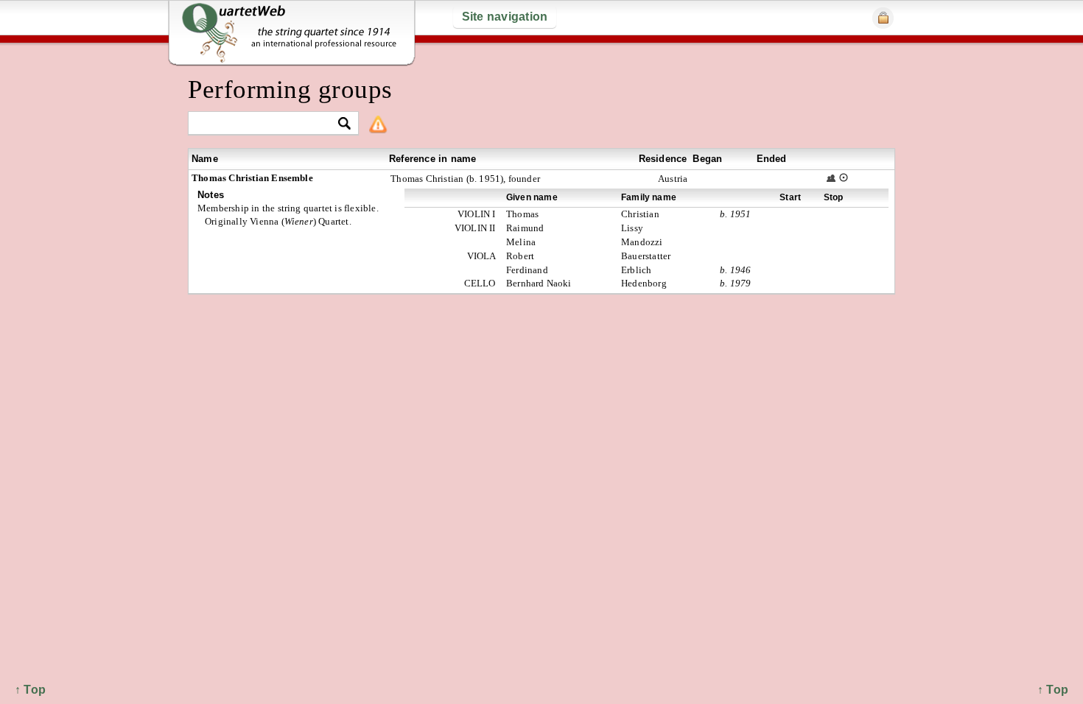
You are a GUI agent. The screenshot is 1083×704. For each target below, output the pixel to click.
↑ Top (1052, 689)
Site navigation (505, 16)
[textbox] (267, 124)
